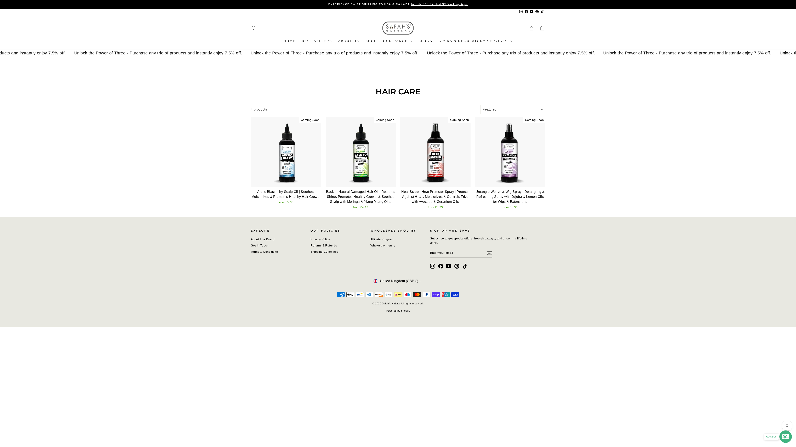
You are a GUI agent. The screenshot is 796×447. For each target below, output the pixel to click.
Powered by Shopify (398, 310)
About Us (348, 41)
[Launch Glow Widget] (785, 436)
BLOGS (425, 41)
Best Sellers (317, 41)
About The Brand (262, 239)
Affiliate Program (382, 239)
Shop (371, 41)
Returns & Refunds (324, 245)
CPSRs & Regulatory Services (474, 41)
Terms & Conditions (264, 251)
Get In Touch (260, 245)
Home (290, 41)
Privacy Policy (320, 239)
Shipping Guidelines (324, 251)
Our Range (396, 41)
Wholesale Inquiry (382, 245)
